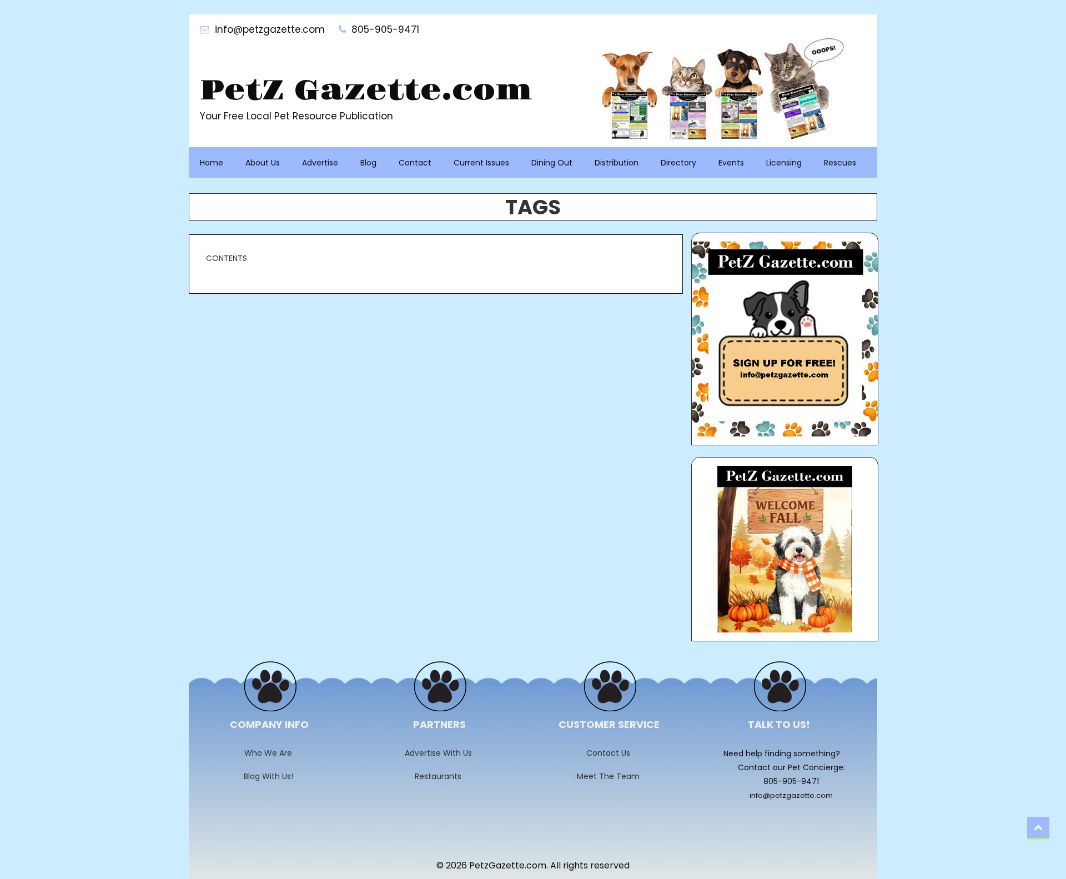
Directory (678, 162)
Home (211, 162)
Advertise (320, 162)
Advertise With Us (442, 753)
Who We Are (272, 753)
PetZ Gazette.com (366, 91)
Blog (368, 162)
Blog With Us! (272, 776)
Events (731, 162)
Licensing (784, 162)
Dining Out (551, 162)
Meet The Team (612, 776)
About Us (262, 162)
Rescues (840, 162)
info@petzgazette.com (791, 795)
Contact (415, 162)
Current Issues (481, 162)
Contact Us (612, 753)
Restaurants (441, 776)
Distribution (616, 162)
